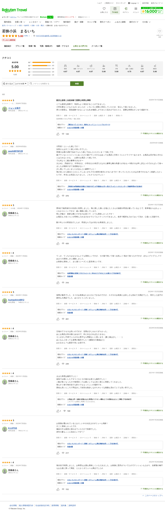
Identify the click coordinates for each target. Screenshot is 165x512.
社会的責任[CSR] (42, 505)
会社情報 (13, 505)
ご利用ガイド (109, 3)
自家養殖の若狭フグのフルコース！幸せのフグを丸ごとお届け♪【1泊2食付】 (94, 273)
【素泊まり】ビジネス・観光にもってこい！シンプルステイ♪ (88, 125)
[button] (28, 109)
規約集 (63, 505)
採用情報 (55, 505)
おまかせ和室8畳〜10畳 (75, 128)
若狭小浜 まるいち (18, 30)
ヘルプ (99, 3)
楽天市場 (145, 3)
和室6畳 (70, 276)
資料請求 (72, 505)
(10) (80, 46)
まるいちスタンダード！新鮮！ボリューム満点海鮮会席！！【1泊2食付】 (93, 234)
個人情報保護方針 (26, 505)
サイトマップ (120, 3)
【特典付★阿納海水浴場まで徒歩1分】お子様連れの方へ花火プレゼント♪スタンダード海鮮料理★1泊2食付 (104, 186)
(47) (46, 46)
